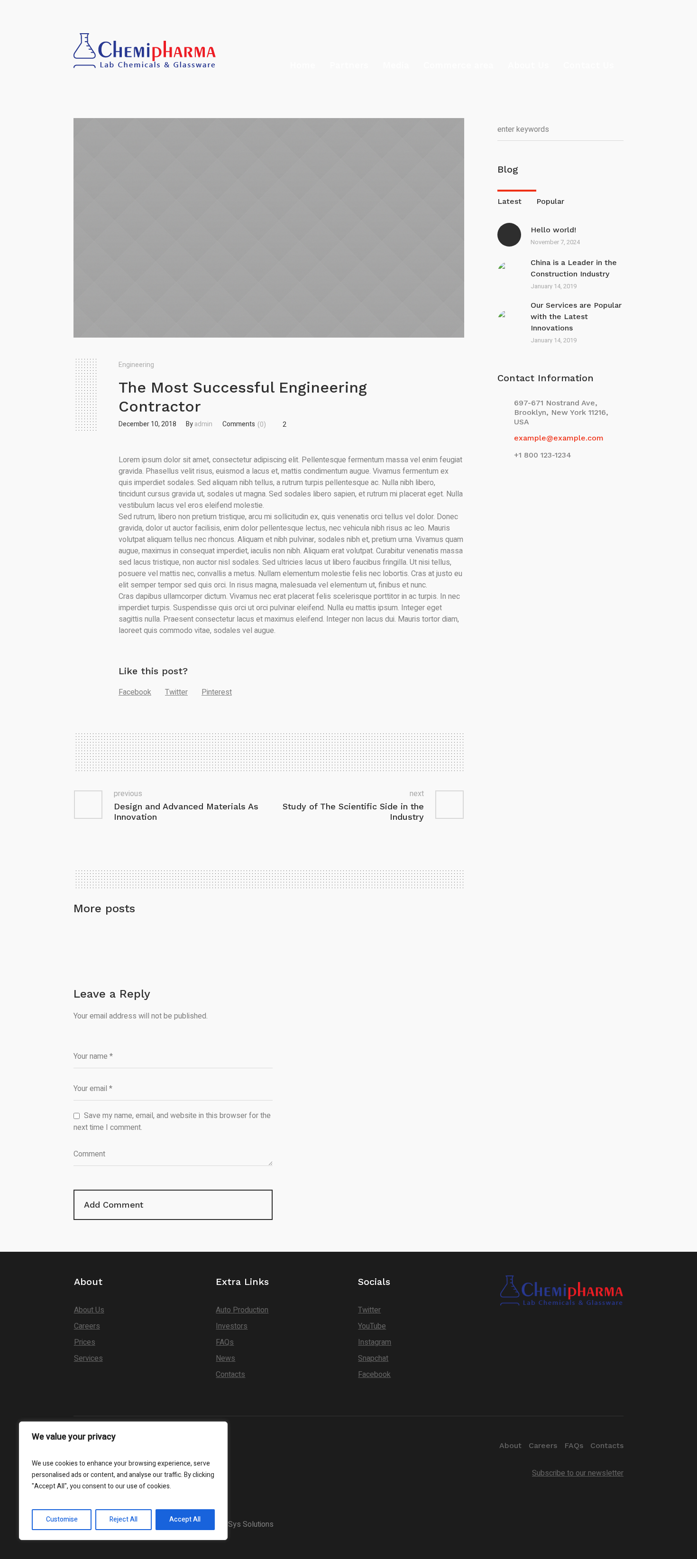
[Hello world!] (509, 235)
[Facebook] (560, 8)
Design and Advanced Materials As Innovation (186, 811)
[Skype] (588, 8)
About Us (89, 1310)
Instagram (374, 1342)
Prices (84, 1342)
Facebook (135, 692)
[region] (123, 1480)
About (510, 1445)
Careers (87, 1326)
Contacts (230, 1374)
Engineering (136, 365)
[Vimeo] (615, 8)
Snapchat (373, 1358)
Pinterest (217, 692)
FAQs (225, 1342)
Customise (62, 1519)
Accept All (185, 1519)
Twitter (176, 692)
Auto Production (242, 1310)
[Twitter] (602, 8)
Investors (232, 1326)
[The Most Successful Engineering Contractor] (268, 227)
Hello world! (553, 229)
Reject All (124, 1519)
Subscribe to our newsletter (578, 1473)
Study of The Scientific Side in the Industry (353, 811)
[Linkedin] (574, 8)
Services (88, 1358)
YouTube (372, 1326)
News (225, 1358)
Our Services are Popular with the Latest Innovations (576, 316)
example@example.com (559, 437)
